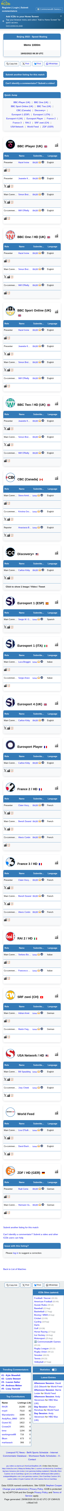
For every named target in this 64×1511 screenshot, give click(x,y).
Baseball (38, 1308)
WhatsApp (53, 64)
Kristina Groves (25, 512)
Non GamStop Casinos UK (50, 1476)
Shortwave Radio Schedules (42, 1456)
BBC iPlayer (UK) (22, 102)
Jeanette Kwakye (26, 178)
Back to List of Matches (14, 1269)
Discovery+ (40, 110)
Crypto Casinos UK (26, 1479)
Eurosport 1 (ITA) (41, 114)
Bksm (4, 1438)
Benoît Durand (24, 821)
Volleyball (38, 1362)
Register (6, 7)
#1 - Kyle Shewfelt (10, 1375)
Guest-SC (6, 1422)
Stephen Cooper (54, 1485)
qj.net (27, 1474)
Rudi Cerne (23, 1189)
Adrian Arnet (23, 1013)
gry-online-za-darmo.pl (14, 1466)
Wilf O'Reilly (23, 211)
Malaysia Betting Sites (26, 1468)
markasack (7, 1442)
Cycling (37, 1321)
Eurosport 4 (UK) (14, 118)
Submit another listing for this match (25, 74)
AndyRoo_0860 (9, 1419)
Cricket (37, 1318)
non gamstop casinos (30, 1476)
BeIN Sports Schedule (37, 1452)
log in (15, 1253)
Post (27, 64)
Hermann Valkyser (26, 1205)
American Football (43, 1301)
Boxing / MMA (41, 1315)
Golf (36, 1328)
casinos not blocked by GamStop (48, 1468)
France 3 (17, 122)
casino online (12, 1479)
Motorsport (39, 1338)
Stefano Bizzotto (25, 955)
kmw (35, 496)
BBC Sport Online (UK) (22, 106)
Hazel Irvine (23, 162)
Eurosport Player (35, 118)
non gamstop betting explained (37, 1471)
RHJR (35, 163)
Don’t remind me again (14, 26)
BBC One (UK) (41, 102)
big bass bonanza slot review (14, 1471)
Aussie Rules (40, 1305)
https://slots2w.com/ (9, 1468)
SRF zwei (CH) (41, 122)
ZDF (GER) (48, 126)
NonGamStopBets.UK (33, 1466)
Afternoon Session (44, 1383)
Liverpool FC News (15, 1452)
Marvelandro (8, 1415)
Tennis (37, 1358)
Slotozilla (53, 1471)
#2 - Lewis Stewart (11, 1379)
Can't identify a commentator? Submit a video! (30, 83)
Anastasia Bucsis (26, 528)
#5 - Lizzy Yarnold (10, 1389)
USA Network (17, 126)
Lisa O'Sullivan (25, 1130)
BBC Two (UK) (44, 106)
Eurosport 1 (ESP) (21, 114)
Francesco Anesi (25, 971)
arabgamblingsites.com (12, 1476)
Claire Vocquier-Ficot (27, 805)
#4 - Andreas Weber (11, 1385)
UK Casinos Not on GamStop (46, 1479)
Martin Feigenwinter (27, 1029)
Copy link (13, 64)
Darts (36, 1325)
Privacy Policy (36, 1489)
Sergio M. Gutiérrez (27, 619)
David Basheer (25, 1146)
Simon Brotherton (26, 194)
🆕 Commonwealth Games (49, 9)
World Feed (33, 126)
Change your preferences (15, 1489)
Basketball (39, 1311)
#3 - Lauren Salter (10, 1382)
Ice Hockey (39, 1335)
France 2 (51, 118)
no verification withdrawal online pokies (44, 1474)
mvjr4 (4, 1411)
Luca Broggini (24, 662)
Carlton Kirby (24, 570)
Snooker (38, 1355)
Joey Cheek (23, 1088)
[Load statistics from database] (54, 1369)
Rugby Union (40, 1352)
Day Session (40, 1406)
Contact (32, 1459)
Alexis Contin (24, 838)
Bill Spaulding (24, 1072)
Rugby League (41, 1348)
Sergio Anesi (24, 678)
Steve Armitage (25, 496)
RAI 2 (28, 122)
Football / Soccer (42, 1298)
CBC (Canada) (23, 110)
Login (16, 7)
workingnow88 (9, 1435)
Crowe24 (6, 1426)
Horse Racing (41, 1332)
